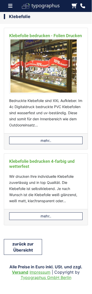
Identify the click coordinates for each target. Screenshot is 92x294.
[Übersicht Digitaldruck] (43, 5)
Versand (20, 272)
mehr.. (46, 140)
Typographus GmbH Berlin (46, 277)
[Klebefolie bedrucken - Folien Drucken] (43, 67)
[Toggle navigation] (12, 6)
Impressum (40, 272)
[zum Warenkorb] (74, 6)
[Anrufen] (82, 6)
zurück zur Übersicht (23, 247)
